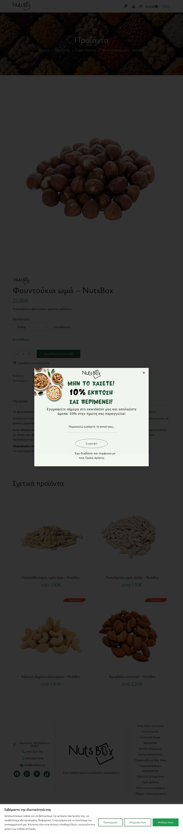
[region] (91, 819)
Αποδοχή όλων (165, 822)
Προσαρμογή (110, 822)
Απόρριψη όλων (137, 822)
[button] (143, 372)
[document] (91, 417)
